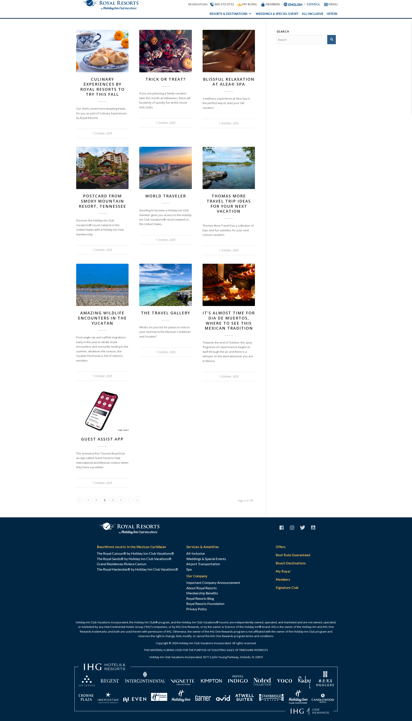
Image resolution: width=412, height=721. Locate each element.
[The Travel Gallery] (165, 285)
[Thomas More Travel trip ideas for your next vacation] (229, 168)
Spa (189, 569)
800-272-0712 (224, 4)
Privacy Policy (196, 609)
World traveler (165, 195)
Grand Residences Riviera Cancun (121, 564)
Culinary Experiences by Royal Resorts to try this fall (102, 87)
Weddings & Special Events (206, 559)
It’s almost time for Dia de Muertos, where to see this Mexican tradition (229, 320)
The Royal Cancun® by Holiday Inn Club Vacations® (135, 553)
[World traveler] (165, 168)
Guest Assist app (102, 439)
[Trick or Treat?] (165, 51)
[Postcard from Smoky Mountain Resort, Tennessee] (102, 168)
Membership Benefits (202, 593)
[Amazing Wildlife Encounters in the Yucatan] (102, 285)
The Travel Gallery (165, 312)
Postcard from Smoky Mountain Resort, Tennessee (102, 201)
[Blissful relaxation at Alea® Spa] (229, 51)
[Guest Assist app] (102, 411)
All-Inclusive (195, 553)
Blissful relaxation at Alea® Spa (228, 82)
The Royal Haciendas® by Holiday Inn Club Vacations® (137, 569)
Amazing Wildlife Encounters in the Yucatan (102, 318)
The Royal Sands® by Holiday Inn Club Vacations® (134, 559)
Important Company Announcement (213, 582)
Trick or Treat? (165, 79)
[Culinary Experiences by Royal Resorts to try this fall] (102, 51)
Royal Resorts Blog (200, 598)
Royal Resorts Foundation (205, 603)
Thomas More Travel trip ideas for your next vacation (229, 203)
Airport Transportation (203, 564)
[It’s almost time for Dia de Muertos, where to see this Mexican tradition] (229, 285)
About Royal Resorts (201, 588)
